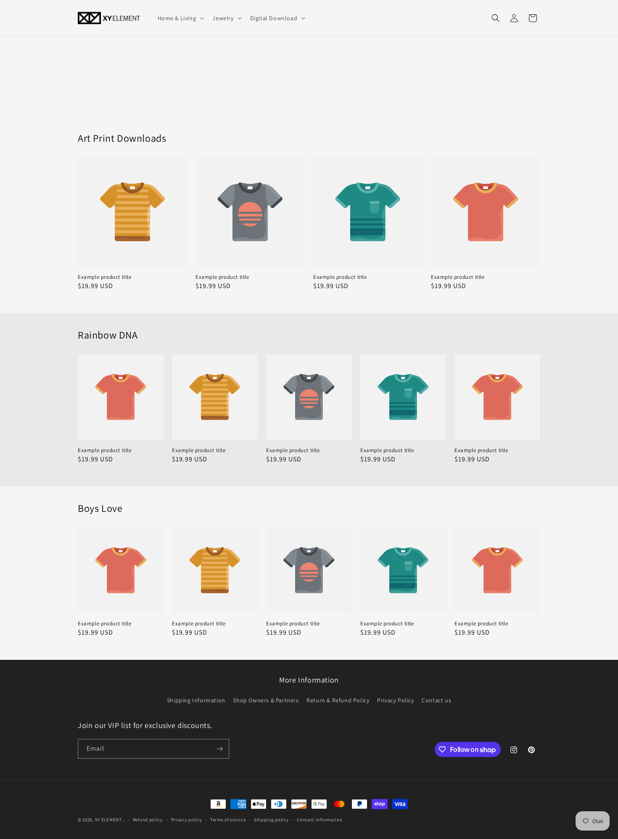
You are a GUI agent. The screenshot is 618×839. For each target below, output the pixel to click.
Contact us (436, 700)
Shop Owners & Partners (265, 700)
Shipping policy (271, 820)
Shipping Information (196, 700)
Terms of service (228, 820)
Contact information (319, 820)
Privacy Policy (395, 700)
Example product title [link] (105, 277)
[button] (180, 18)
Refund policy (148, 820)
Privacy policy (186, 820)
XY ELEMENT (108, 820)
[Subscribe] (219, 749)
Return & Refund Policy (337, 700)
